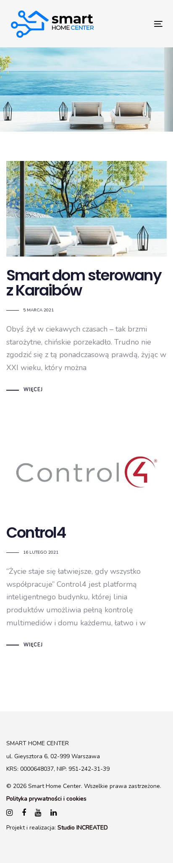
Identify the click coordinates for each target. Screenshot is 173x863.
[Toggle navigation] (137, 24)
